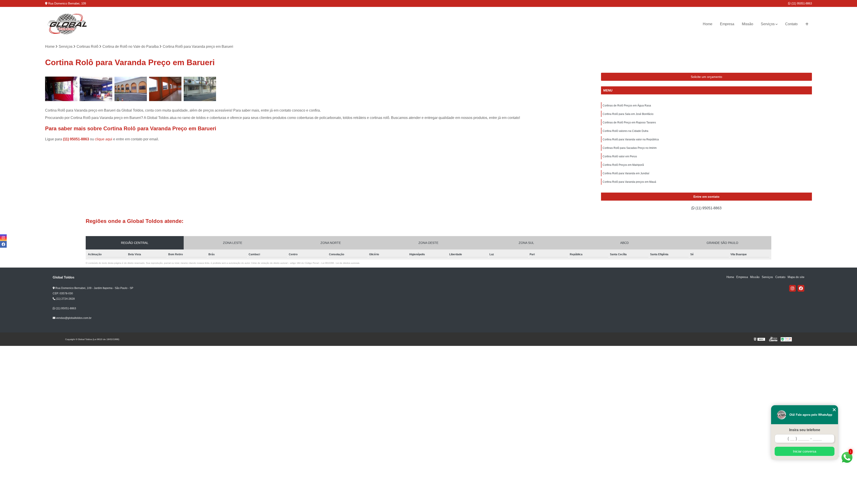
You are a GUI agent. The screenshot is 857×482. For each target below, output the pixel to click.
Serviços (768, 24)
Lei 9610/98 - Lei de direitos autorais (340, 263)
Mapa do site (796, 277)
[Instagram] (792, 288)
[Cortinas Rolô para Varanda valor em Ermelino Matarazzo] (165, 89)
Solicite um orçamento (706, 77)
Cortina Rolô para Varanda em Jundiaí (626, 173)
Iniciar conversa (804, 451)
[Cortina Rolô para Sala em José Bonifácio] (61, 89)
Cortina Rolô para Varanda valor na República (631, 139)
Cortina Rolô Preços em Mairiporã (623, 164)
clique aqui (103, 139)
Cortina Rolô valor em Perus (620, 156)
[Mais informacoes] (807, 24)
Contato (791, 24)
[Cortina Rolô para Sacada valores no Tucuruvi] (96, 89)
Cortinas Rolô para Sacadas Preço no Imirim (630, 148)
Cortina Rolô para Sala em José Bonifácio (628, 114)
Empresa (727, 24)
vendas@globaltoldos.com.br (73, 318)
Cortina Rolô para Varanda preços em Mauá (629, 181)
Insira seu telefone (804, 430)
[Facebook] (801, 288)
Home (707, 24)
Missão (747, 24)
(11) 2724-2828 (65, 298)
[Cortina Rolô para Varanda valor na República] (130, 89)
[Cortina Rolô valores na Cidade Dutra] (200, 89)
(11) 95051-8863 (801, 3)
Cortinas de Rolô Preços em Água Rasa (627, 105)
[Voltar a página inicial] (67, 24)
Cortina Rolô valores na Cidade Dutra (625, 131)
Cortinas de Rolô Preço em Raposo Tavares (629, 122)
